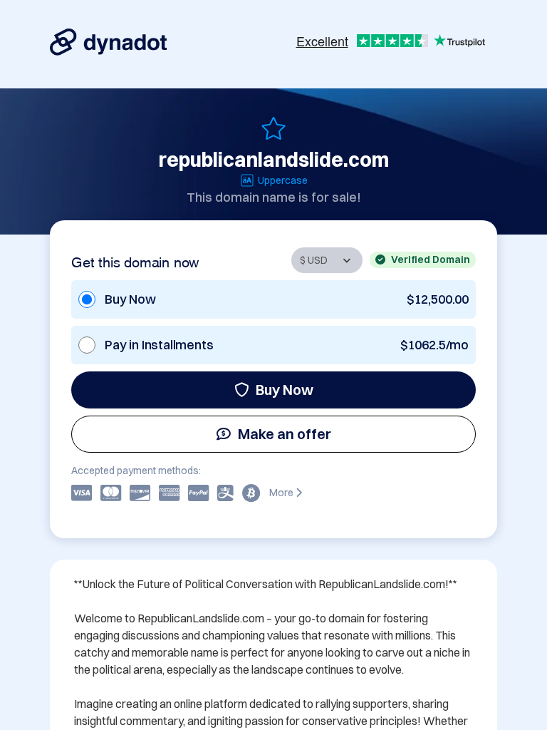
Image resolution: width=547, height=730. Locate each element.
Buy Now (284, 390)
